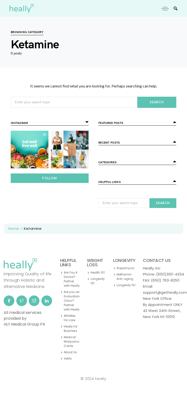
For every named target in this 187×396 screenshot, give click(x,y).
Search (157, 102)
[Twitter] (21, 300)
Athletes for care (69, 318)
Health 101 (98, 272)
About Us (70, 352)
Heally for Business (70, 328)
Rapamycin (125, 268)
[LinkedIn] (46, 300)
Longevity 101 (98, 281)
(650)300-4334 (170, 274)
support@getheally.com (165, 292)
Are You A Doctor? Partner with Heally (72, 279)
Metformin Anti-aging (125, 276)
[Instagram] (34, 300)
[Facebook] (9, 300)
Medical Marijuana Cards (71, 341)
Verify (68, 358)
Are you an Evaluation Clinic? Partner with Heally (72, 300)
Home (13, 228)
